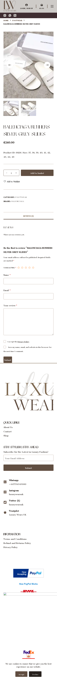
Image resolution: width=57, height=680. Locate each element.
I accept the (18, 341)
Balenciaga (17, 201)
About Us (8, 426)
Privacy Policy (23, 341)
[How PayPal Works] (28, 572)
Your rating (9, 267)
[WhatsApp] (10, 15)
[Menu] (52, 6)
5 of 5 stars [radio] (33, 267)
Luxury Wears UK (17, 514)
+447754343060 (17, 483)
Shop (6, 435)
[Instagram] (4, 15)
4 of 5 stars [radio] (29, 267)
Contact (7, 431)
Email (7, 290)
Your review (10, 305)
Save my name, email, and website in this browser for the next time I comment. (27, 349)
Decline (35, 674)
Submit (7, 359)
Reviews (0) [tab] (28, 216)
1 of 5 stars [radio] (18, 267)
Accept (21, 674)
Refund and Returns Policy (17, 542)
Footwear (21, 197)
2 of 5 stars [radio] (22, 267)
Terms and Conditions (15, 538)
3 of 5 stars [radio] (26, 267)
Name (7, 275)
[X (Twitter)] (15, 15)
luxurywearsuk (16, 493)
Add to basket (37, 172)
